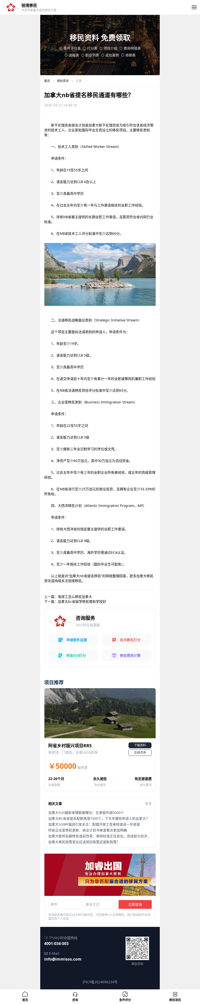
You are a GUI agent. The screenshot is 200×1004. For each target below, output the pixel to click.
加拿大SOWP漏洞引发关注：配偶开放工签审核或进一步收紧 (94, 824)
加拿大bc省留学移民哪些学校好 (82, 601)
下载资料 (140, 745)
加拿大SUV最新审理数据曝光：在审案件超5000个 (86, 812)
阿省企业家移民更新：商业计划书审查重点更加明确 (87, 830)
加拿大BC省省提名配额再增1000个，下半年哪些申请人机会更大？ (98, 818)
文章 (79, 81)
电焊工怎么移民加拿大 (75, 596)
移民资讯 (63, 81)
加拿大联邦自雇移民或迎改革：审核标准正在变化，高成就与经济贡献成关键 (106, 836)
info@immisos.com (62, 959)
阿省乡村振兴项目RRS (70, 745)
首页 (47, 81)
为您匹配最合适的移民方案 (39, 10)
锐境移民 (29, 5)
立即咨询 (135, 904)
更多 (148, 803)
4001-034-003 (56, 943)
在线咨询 (140, 752)
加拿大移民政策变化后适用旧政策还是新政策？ (84, 842)
